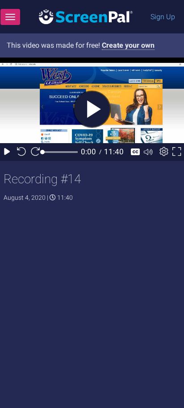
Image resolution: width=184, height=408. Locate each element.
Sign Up (163, 16)
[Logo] (86, 16)
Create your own (128, 45)
